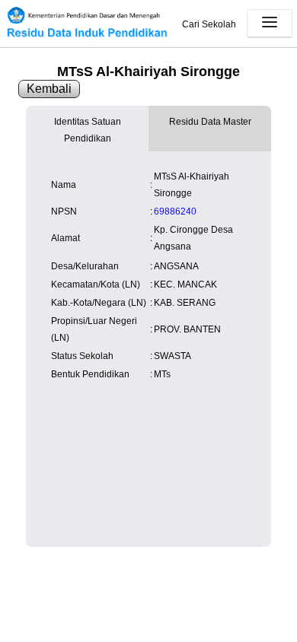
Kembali (49, 88)
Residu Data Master (210, 121)
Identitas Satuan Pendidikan (87, 130)
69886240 (175, 211)
